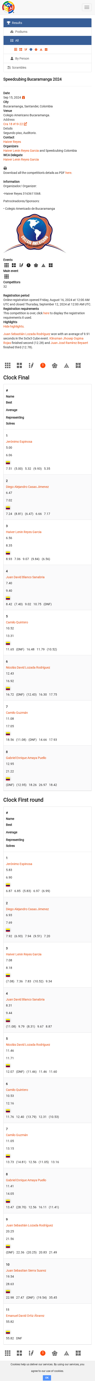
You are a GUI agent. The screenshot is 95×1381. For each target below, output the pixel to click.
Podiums (21, 31)
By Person (22, 58)
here (68, 173)
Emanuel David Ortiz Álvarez (25, 1315)
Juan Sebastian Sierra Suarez (26, 1270)
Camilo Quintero (17, 622)
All (17, 40)
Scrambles (18, 67)
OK (47, 1377)
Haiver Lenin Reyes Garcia (21, 150)
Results (16, 23)
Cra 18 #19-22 (13, 124)
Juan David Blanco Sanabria (25, 577)
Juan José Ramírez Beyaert (69, 343)
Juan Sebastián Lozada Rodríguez (26, 334)
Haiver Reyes (12, 142)
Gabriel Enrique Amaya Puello (26, 758)
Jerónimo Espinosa (19, 441)
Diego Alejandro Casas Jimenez (27, 487)
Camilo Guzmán (17, 712)
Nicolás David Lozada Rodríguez (28, 667)
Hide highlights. (14, 326)
